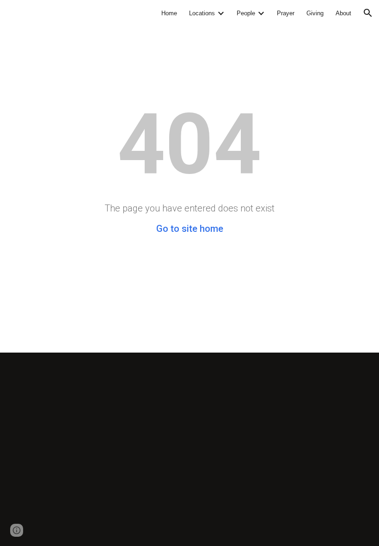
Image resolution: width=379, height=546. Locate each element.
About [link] (343, 13)
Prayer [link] (285, 13)
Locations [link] (202, 13)
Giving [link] (315, 13)
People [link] (246, 13)
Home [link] (169, 13)
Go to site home (189, 228)
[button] (368, 13)
